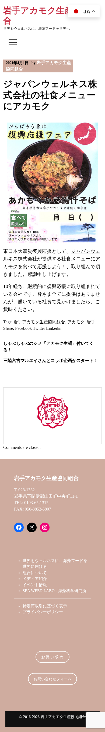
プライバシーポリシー (43, 612)
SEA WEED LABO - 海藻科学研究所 (54, 591)
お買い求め (52, 657)
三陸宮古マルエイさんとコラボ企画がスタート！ (50, 360)
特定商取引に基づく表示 (45, 606)
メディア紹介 (35, 578)
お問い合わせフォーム (52, 679)
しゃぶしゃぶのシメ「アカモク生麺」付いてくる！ (48, 346)
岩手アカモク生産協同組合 (39, 322)
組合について (35, 573)
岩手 (91, 322)
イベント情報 (35, 585)
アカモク (76, 322)
